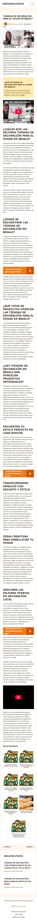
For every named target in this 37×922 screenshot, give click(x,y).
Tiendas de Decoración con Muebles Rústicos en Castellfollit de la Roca (17, 865)
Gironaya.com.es (13, 3)
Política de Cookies (18, 917)
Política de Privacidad (18, 912)
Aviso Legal (18, 914)
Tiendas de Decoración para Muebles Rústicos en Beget (17, 881)
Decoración (19, 871)
